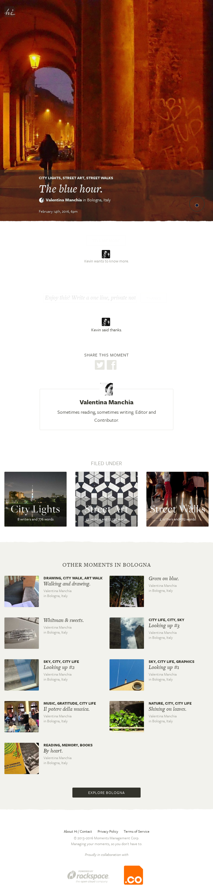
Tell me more (106, 240)
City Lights (50, 178)
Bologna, (99, 200)
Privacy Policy (108, 831)
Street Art (73, 178)
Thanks (153, 298)
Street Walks (99, 178)
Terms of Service (136, 831)
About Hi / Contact (78, 831)
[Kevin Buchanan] (106, 322)
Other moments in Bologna (106, 565)
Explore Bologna (106, 792)
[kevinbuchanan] (106, 253)
